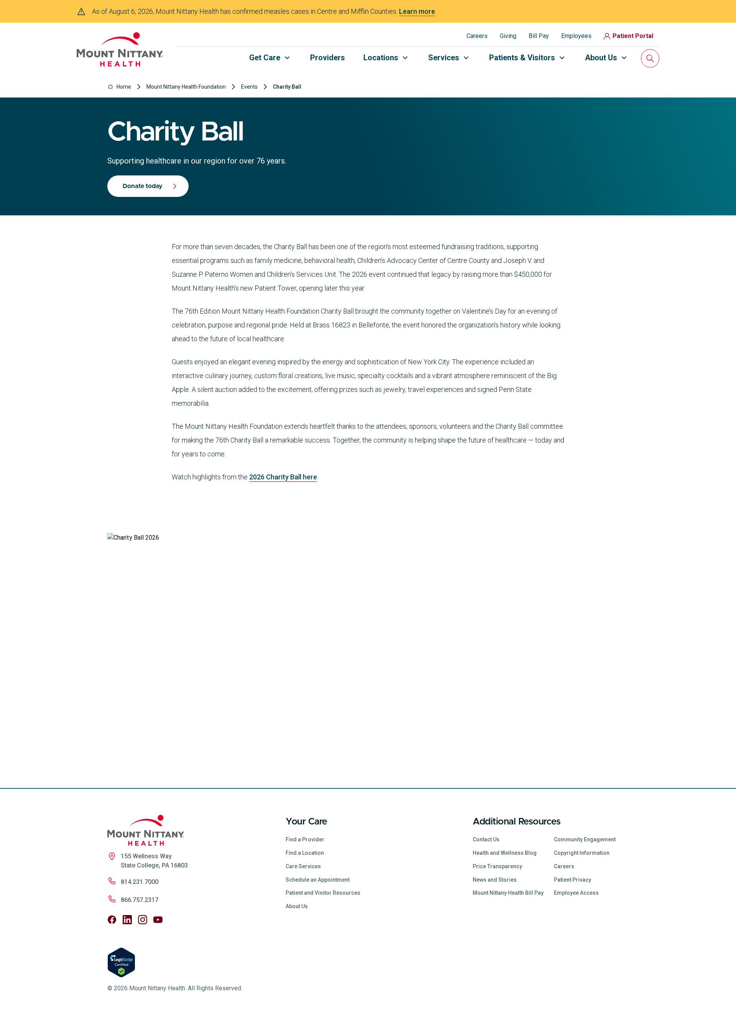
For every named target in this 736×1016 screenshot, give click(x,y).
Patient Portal (633, 36)
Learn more (417, 11)
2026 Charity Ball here (283, 477)
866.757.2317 (139, 900)
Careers (477, 36)
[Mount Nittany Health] (120, 49)
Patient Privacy (572, 880)
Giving (508, 36)
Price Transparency (497, 866)
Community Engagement (585, 839)
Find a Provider (305, 839)
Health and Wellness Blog (505, 853)
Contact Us (486, 839)
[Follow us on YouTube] (158, 919)
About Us (297, 906)
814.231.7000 (139, 881)
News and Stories (495, 880)
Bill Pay (539, 36)
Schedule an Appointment (318, 880)
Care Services (303, 866)
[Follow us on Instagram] (142, 919)
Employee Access (576, 893)
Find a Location (305, 853)
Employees (576, 36)
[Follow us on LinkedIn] (127, 919)
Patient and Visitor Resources (323, 893)
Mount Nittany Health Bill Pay (508, 893)
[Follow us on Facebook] (112, 919)
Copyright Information (582, 853)
